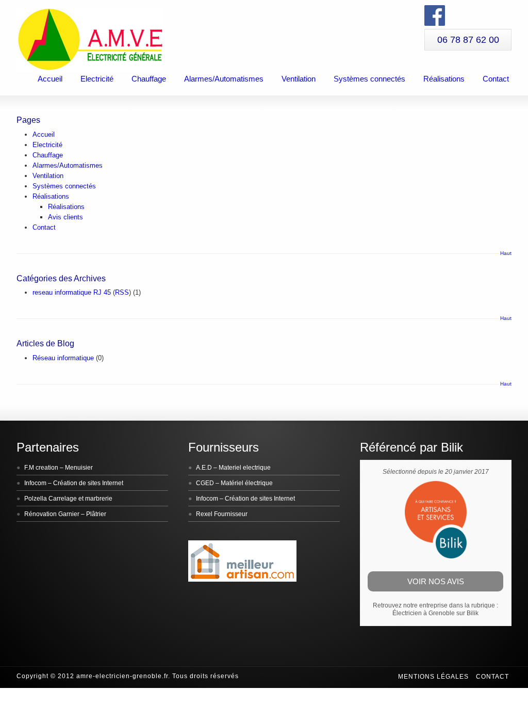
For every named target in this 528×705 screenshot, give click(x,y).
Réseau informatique (63, 358)
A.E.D (204, 467)
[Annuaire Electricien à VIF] (242, 579)
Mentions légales (433, 676)
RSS (122, 292)
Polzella (35, 498)
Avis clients (65, 217)
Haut (506, 253)
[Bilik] (436, 556)
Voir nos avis (435, 581)
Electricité (96, 78)
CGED (205, 483)
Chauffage (148, 78)
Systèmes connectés (369, 78)
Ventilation (299, 78)
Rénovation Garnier (51, 514)
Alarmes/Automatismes (223, 78)
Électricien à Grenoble (423, 613)
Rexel (204, 514)
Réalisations (444, 78)
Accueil (50, 78)
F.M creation (41, 467)
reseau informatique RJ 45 (71, 292)
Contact (496, 78)
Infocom (35, 483)
